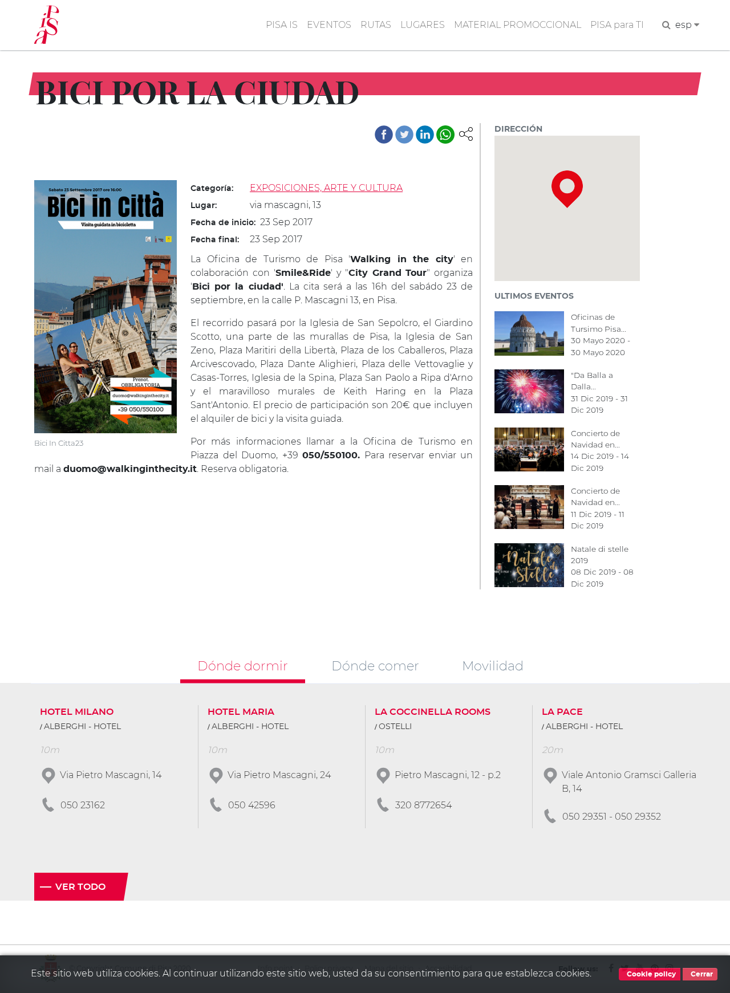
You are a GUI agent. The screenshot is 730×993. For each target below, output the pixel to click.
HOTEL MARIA (241, 712)
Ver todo (80, 887)
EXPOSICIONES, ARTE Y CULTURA (326, 187)
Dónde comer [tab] (375, 665)
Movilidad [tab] (493, 665)
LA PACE (562, 712)
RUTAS (375, 24)
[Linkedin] (425, 134)
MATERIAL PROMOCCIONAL (517, 24)
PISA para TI (617, 24)
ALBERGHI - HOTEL (82, 727)
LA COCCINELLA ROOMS (432, 712)
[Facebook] (384, 134)
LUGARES (422, 24)
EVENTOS (329, 24)
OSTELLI (395, 727)
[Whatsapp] (445, 134)
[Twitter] (404, 134)
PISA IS (282, 24)
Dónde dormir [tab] (242, 665)
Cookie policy (650, 974)
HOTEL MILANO (76, 712)
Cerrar (701, 974)
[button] (466, 133)
